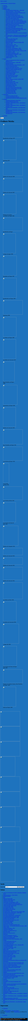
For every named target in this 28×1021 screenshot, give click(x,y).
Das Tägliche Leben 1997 (11, 93)
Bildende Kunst (6, 9)
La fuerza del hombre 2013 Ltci (12, 67)
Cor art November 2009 (11, 26)
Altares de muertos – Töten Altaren (13, 11)
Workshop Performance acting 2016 (13, 100)
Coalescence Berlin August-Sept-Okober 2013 (15, 23)
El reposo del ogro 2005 (11, 83)
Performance (5, 94)
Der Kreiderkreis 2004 (10, 86)
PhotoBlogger (17, 1011)
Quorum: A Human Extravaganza (10, 964)
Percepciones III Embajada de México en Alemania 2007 (15, 960)
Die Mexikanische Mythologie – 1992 (13, 54)
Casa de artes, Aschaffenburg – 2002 (13, 48)
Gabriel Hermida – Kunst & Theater (8, 3)
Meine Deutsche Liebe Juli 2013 (12, 24)
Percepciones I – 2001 (10, 51)
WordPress (8, 1011)
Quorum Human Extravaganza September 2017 (15, 12)
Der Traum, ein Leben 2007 (11, 76)
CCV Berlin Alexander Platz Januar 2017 (14, 16)
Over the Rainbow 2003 (11, 39)
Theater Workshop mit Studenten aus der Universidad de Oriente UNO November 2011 (14, 984)
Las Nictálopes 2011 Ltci (11, 70)
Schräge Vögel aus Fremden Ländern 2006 (14, 79)
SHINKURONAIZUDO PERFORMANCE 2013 (16, 98)
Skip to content (4, 1)
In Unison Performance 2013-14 (12, 96)
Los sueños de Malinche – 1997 (12, 53)
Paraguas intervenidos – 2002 (12, 45)
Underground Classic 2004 (11, 85)
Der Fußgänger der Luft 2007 (12, 75)
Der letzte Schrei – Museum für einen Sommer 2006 (16, 35)
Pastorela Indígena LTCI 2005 (12, 82)
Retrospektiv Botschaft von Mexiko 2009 (14, 28)
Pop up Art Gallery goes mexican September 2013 (16, 22)
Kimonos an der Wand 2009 (11, 31)
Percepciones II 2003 (10, 41)
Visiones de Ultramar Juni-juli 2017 (13, 15)
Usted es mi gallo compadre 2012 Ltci (13, 69)
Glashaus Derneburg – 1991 (11, 56)
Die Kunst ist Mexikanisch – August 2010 (14, 25)
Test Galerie (5, 980)
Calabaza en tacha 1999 (10, 92)
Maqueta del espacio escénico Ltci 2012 (14, 68)
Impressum (5, 934)
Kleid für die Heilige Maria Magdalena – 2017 (15, 64)
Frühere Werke (9, 57)
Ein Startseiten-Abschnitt (8, 921)
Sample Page (5, 968)
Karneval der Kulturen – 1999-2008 (13, 62)
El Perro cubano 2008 (10, 74)
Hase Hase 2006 (9, 80)
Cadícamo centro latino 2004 (12, 38)
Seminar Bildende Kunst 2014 (12, 101)
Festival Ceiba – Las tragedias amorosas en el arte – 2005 (15, 925)
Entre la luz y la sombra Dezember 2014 (14, 19)
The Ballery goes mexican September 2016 (14, 17)
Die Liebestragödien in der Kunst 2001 (14, 49)
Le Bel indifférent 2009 (10, 73)
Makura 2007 (8, 77)
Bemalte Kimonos (9, 63)
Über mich (5, 6)
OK (21, 1019)
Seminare (5, 99)
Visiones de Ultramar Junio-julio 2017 (11, 991)
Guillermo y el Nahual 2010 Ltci (12, 71)
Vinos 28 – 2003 (9, 43)
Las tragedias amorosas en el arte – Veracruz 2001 (16, 50)
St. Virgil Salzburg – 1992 (11, 55)
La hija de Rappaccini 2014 (11, 66)
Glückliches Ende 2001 (10, 90)
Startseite (5, 5)
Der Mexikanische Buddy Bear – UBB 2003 (15, 10)
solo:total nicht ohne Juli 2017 (12, 13)
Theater (4, 58)
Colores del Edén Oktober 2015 (12, 18)
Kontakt (4, 7)
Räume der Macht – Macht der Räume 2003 (15, 42)
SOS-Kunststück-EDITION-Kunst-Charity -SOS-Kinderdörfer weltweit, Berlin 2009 (16, 30)
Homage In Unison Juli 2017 (12, 95)
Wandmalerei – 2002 (10, 47)
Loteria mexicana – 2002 (11, 44)
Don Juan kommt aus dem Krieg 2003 (13, 87)
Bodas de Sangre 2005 (10, 81)
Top (1, 1017)
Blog (4, 897)
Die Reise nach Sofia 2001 (11, 89)
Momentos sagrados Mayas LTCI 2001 (14, 88)
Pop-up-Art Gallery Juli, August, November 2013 (16, 21)
